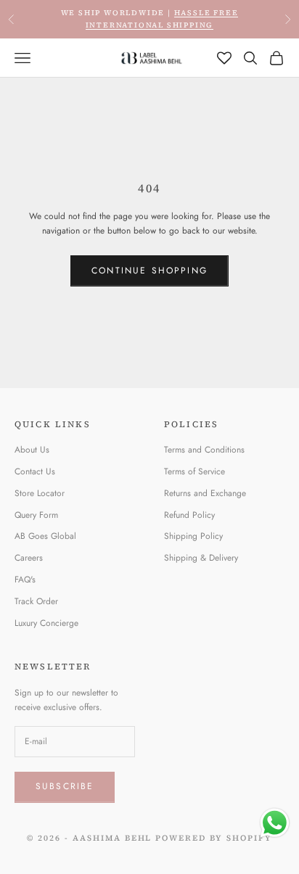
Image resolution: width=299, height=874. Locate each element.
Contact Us (35, 471)
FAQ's (25, 579)
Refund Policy (189, 514)
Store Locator (40, 493)
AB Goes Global (45, 536)
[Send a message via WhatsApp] (275, 823)
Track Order (36, 601)
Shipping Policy (193, 536)
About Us (32, 449)
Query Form (36, 514)
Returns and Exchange (205, 493)
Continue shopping (149, 270)
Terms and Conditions (204, 449)
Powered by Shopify (213, 838)
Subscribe (65, 786)
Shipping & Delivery (201, 557)
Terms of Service (194, 471)
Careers (29, 557)
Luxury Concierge (46, 623)
